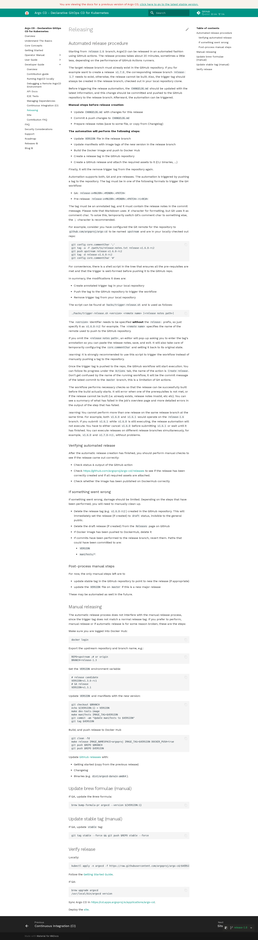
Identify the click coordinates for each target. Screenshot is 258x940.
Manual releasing (206, 51)
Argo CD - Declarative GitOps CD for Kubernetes (43, 30)
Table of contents (207, 28)
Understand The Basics (38, 40)
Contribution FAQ (37, 119)
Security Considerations (38, 129)
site (86, 909)
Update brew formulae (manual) (209, 58)
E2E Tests (33, 96)
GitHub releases (90, 757)
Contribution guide (38, 74)
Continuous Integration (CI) (42, 105)
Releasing (32, 110)
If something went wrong (213, 42)
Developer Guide (34, 64)
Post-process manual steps (215, 47)
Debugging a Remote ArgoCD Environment (44, 85)
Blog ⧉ (29, 148)
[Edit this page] (187, 29)
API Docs (32, 91)
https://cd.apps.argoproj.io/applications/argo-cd (123, 902)
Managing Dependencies (41, 100)
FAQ (27, 124)
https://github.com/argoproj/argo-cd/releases (113, 470)
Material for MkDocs (48, 936)
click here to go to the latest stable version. (169, 4)
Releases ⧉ (31, 143)
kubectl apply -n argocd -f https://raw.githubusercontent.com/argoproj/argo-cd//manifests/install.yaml (130, 865)
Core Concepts (33, 45)
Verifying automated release (215, 37)
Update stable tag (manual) (212, 64)
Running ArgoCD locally (40, 78)
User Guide (31, 59)
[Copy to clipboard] (186, 244)
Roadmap (30, 138)
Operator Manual (35, 55)
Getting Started (34, 50)
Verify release (204, 69)
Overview (30, 36)
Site (29, 115)
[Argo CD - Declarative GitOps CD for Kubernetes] (26, 12)
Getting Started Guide (98, 874)
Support (29, 133)
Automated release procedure (214, 32)
